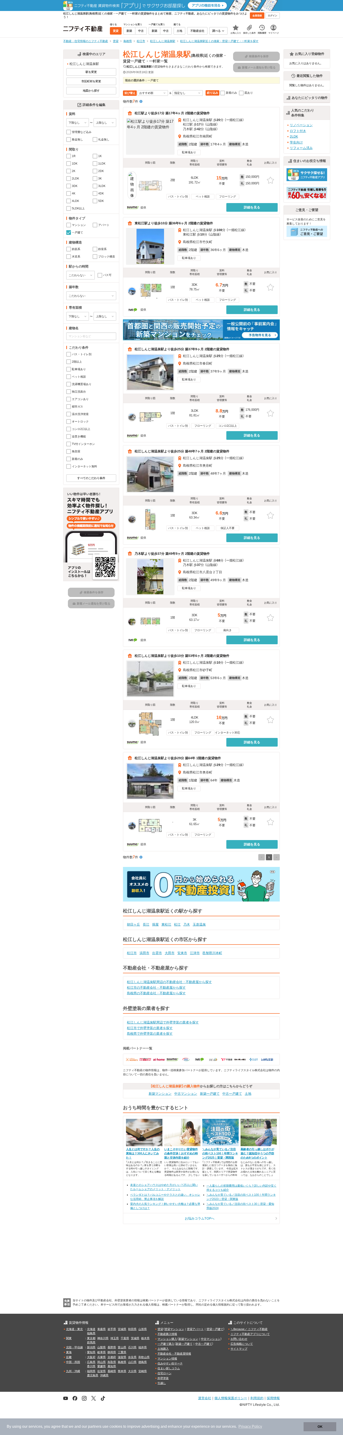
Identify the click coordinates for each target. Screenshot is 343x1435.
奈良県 (132, 1357)
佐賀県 (101, 1371)
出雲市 (157, 953)
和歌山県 (144, 1357)
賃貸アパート (195, 1329)
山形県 (142, 1329)
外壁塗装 (163, 1378)
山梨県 (101, 1347)
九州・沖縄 (73, 1371)
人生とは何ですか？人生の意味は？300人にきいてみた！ (143, 1153)
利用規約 (256, 1398)
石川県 (132, 1347)
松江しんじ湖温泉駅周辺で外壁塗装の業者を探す (163, 1022)
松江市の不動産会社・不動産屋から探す (156, 987)
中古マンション (185, 1093)
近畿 (69, 1357)
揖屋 (155, 924)
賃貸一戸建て (214, 1329)
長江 (146, 924)
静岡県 (112, 1352)
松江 (177, 924)
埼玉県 (114, 1338)
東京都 (91, 1338)
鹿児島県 (92, 1375)
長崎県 (112, 1371)
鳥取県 (112, 1362)
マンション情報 (167, 1358)
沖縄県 (104, 1375)
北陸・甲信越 (74, 1347)
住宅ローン (165, 1373)
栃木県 (145, 1338)
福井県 (142, 1347)
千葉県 (125, 1338)
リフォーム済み (301, 148)
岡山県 (101, 1362)
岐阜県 (101, 1352)
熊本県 (122, 1371)
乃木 (186, 924)
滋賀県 (122, 1357)
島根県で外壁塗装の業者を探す (150, 1033)
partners (95, 1426)
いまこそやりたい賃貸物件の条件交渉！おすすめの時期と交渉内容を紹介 (181, 1153)
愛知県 (91, 1352)
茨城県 (135, 1338)
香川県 (91, 1366)
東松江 (166, 924)
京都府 (112, 1357)
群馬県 (91, 1342)
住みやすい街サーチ (170, 1363)
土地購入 (163, 1348)
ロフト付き (298, 131)
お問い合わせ (239, 1339)
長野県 (112, 1347)
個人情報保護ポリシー (230, 1398)
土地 (248, 1093)
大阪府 (91, 1357)
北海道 (91, 1329)
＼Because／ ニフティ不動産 (249, 1329)
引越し (162, 1383)
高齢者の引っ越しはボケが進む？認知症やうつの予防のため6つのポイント (257, 1153)
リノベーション (301, 125)
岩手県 (112, 1329)
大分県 (132, 1371)
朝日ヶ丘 (133, 924)
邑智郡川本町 (212, 953)
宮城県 (122, 1329)
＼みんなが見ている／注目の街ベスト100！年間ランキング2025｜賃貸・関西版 (220, 1153)
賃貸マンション (174, 1329)
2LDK (294, 136)
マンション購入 (167, 1339)
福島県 (91, 1333)
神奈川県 (102, 1338)
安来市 (182, 953)
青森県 (101, 1329)
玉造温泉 (199, 924)
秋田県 (132, 1329)
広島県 (91, 1362)
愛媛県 (101, 1366)
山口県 (132, 1362)
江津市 (195, 953)
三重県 (122, 1352)
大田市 (170, 953)
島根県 (122, 1362)
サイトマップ (239, 1348)
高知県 (112, 1366)
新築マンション (160, 1093)
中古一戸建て (232, 1093)
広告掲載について (242, 1344)
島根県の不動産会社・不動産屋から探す (156, 993)
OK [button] (320, 1426)
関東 (69, 1338)
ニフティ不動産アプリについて (250, 1334)
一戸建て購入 (166, 1344)
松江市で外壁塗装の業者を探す (150, 1028)
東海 (69, 1352)
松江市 (132, 953)
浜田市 (144, 953)
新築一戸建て (210, 1093)
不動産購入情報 (167, 1334)
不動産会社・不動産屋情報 (174, 1353)
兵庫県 (101, 1357)
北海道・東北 (74, 1329)
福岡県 (91, 1371)
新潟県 (91, 1347)
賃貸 (160, 1329)
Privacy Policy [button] (250, 1426)
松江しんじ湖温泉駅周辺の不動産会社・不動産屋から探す (169, 982)
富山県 (122, 1347)
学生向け (296, 142)
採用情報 (273, 1398)
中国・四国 (73, 1362)
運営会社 (204, 1398)
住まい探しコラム (169, 1368)
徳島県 (142, 1362)
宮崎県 (142, 1371)
